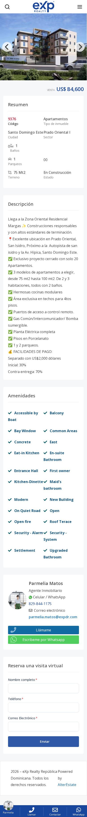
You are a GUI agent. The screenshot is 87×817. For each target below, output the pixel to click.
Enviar (45, 741)
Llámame (43, 630)
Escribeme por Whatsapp (44, 639)
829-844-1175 (40, 603)
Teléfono (15, 699)
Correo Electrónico (22, 718)
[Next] (80, 47)
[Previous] (7, 47)
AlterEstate (67, 784)
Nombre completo (22, 680)
